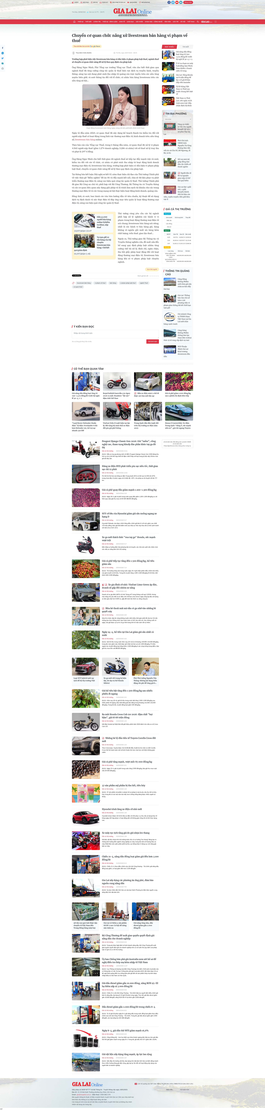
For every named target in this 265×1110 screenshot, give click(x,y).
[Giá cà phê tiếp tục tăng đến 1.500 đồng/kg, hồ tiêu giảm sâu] (86, 568)
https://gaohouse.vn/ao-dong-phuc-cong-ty (177, 446)
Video (76, 2)
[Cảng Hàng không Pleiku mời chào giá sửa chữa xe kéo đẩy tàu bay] (170, 282)
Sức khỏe (139, 21)
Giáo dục (130, 21)
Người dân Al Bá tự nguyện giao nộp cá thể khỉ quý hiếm (184, 177)
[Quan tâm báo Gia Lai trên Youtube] (176, 2)
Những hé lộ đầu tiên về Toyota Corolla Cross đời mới (129, 739)
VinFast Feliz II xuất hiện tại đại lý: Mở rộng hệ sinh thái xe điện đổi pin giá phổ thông (116, 425)
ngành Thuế (144, 283)
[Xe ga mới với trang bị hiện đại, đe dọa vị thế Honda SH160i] (115, 667)
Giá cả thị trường (108, 451)
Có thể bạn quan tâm (89, 368)
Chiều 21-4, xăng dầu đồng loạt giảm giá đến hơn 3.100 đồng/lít (130, 858)
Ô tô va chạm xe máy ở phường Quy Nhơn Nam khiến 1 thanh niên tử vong (184, 67)
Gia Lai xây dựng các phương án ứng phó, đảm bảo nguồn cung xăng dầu (128, 882)
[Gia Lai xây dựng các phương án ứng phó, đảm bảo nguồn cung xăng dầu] (86, 888)
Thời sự (80, 21)
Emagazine (133, 2)
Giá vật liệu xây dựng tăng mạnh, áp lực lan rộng (127, 1054)
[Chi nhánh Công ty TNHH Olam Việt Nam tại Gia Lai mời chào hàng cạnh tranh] (170, 317)
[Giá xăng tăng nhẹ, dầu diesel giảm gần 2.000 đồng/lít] (145, 911)
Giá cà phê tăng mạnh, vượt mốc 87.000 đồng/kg (127, 761)
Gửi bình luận (152, 341)
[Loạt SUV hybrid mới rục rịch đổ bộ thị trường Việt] (85, 667)
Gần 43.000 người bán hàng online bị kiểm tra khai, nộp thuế (104, 222)
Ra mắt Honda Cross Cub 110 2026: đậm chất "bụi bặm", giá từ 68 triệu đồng (127, 716)
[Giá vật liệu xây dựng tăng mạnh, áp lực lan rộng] (86, 1062)
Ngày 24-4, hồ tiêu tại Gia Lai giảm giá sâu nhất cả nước (128, 633)
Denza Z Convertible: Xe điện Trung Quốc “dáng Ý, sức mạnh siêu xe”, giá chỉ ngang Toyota (178, 425)
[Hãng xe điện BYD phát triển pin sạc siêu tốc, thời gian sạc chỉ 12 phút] (86, 474)
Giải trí (175, 21)
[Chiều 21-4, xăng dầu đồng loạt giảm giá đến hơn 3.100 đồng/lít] (86, 864)
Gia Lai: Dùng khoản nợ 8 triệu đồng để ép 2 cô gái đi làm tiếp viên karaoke (184, 78)
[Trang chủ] (74, 21)
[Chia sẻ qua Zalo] (2, 53)
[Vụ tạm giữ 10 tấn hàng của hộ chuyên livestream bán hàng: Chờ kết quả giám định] (84, 241)
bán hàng (113, 283)
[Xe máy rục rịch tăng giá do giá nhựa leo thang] (86, 840)
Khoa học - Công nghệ (153, 21)
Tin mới (185, 47)
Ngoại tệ (167, 230)
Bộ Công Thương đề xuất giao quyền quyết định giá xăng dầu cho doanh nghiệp (128, 937)
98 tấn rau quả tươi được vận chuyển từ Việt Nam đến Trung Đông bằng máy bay (85, 925)
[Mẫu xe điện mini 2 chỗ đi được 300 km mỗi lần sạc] (148, 381)
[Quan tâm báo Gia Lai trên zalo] (173, 2)
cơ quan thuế (78, 287)
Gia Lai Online (87, 1083)
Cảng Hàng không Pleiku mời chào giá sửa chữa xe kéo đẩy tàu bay (177, 284)
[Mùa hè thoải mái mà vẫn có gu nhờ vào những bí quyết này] (86, 616)
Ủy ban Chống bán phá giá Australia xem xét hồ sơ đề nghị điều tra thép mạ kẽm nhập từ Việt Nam (129, 961)
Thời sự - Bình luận (110, 21)
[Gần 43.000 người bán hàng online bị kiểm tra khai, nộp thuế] (84, 220)
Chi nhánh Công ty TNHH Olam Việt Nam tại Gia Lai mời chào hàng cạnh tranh (177, 319)
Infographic (146, 2)
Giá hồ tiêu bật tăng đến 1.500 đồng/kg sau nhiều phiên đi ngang (127, 692)
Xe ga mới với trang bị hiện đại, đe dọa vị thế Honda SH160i (115, 680)
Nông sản (167, 213)
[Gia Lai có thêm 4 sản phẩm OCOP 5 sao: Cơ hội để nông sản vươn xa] (115, 911)
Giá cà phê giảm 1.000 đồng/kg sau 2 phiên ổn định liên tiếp (178, 394)
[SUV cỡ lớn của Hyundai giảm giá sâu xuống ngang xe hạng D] (86, 521)
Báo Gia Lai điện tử (132, 12)
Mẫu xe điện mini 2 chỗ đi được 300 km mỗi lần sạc (146, 394)
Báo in (95, 2)
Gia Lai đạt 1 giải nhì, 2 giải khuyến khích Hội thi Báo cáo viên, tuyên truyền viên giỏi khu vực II (177, 193)
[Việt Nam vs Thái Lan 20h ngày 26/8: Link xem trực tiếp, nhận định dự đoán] (168, 101)
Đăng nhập (188, 2)
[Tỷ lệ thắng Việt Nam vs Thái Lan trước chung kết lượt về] (168, 89)
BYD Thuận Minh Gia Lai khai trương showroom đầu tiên (177, 351)
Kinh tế (122, 21)
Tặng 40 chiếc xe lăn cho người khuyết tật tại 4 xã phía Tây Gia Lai (177, 129)
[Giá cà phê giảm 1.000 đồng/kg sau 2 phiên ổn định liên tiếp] (179, 381)
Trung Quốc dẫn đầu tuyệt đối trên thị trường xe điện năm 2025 (146, 425)
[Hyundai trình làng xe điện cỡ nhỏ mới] (86, 817)
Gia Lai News (206, 22)
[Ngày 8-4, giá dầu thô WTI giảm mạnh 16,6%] (86, 1038)
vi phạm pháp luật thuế (128, 283)
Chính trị (97, 21)
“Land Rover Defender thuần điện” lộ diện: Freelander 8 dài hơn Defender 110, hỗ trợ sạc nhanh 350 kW (84, 427)
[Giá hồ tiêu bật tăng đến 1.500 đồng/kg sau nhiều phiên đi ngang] (86, 698)
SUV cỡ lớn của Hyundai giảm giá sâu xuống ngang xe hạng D (129, 515)
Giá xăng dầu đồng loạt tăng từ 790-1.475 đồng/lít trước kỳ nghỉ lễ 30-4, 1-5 (184, 55)
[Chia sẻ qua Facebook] (2, 47)
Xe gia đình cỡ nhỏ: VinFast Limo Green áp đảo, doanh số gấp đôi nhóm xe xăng (129, 586)
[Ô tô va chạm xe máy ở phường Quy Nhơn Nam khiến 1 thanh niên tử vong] (168, 66)
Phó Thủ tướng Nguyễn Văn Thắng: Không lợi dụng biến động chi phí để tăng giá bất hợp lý (145, 680)
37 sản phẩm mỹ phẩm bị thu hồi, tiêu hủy (123, 785)
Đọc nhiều (169, 47)
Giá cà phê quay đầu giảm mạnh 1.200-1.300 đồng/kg (129, 490)
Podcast (105, 2)
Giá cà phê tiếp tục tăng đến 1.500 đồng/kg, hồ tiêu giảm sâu (128, 562)
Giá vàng (167, 247)
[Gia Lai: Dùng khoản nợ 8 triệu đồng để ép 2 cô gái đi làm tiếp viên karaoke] (168, 78)
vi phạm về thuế (100, 283)
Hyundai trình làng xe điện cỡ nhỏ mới (122, 809)
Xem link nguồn (152, 269)
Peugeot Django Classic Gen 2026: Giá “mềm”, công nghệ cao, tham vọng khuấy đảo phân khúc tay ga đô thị (129, 444)
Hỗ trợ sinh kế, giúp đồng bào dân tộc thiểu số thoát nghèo (184, 163)
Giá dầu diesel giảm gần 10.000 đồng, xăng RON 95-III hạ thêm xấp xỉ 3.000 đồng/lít (130, 985)
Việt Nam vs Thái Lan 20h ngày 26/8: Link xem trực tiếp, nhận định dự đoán (184, 102)
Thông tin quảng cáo (177, 272)
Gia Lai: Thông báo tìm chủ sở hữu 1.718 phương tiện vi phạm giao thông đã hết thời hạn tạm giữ (177, 301)
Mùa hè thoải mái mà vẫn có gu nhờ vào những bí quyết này (129, 610)
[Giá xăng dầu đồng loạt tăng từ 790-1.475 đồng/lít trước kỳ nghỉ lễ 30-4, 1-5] (168, 54)
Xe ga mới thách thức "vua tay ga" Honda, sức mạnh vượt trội (128, 539)
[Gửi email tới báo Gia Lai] (180, 2)
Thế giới (88, 21)
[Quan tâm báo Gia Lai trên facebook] (169, 2)
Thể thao (190, 21)
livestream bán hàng (85, 139)
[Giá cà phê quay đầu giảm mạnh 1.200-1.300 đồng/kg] (86, 497)
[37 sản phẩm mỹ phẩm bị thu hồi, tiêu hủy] (86, 793)
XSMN (189, 442)
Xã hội (182, 21)
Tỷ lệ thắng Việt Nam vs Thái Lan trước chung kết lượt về (184, 90)
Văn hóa (167, 21)
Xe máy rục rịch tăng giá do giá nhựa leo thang (125, 833)
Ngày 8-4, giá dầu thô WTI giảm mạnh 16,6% (125, 1030)
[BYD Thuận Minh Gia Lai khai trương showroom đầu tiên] (170, 349)
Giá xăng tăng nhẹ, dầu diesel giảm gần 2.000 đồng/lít (143, 925)
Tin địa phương (176, 113)
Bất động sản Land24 (180, 442)
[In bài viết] (2, 68)
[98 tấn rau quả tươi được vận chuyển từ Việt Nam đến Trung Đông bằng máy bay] (85, 911)
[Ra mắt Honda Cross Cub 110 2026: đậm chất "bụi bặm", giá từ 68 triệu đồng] (86, 722)
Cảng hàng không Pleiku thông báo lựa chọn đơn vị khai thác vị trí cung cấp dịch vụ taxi (177, 335)
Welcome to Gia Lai (118, 2)
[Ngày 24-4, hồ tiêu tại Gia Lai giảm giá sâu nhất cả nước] (86, 640)
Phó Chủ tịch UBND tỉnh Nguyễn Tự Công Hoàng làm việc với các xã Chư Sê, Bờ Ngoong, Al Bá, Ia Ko (177, 146)
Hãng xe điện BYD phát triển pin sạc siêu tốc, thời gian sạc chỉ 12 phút (130, 468)
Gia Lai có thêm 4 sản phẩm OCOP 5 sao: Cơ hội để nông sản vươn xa (115, 925)
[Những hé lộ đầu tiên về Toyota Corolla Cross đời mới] (86, 746)
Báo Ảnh (86, 2)
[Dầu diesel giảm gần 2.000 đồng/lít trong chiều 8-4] (86, 1014)
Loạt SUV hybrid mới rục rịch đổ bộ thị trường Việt (84, 679)
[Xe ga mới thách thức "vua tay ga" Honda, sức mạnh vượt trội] (86, 545)
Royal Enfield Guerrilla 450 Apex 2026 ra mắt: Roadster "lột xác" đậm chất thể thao (116, 395)
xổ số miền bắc (168, 442)
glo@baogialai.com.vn (84, 1095)
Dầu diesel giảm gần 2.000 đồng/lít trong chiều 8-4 (128, 1007)
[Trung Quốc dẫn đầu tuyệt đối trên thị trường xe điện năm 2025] (148, 411)
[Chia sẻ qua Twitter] (2, 58)
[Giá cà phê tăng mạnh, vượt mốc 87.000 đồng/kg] (86, 769)
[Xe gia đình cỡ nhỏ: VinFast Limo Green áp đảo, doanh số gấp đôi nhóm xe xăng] (86, 592)
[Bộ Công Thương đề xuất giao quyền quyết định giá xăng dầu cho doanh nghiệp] (86, 943)
